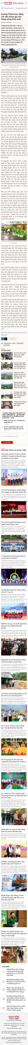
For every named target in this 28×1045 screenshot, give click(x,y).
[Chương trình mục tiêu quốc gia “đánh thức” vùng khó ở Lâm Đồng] (7, 395)
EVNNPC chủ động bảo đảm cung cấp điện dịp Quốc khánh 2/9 (12, 863)
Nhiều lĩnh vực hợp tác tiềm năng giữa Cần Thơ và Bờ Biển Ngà (13, 830)
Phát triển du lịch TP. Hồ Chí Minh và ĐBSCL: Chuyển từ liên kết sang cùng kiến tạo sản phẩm (13, 456)
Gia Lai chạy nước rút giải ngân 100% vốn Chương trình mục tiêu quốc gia (20, 365)
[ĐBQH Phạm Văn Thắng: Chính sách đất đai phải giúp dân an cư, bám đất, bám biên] (14, 918)
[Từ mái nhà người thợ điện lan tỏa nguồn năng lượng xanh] (14, 543)
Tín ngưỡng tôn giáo (21, 8)
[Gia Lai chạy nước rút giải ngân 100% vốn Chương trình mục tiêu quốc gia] (7, 366)
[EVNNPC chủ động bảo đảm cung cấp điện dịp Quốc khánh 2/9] (14, 882)
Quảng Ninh (6, 345)
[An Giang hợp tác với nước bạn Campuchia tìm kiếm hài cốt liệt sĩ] (14, 780)
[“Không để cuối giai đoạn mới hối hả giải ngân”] (7, 405)
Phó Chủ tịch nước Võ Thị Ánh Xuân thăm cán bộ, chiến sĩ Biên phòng (16, 1008)
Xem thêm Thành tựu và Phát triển (13, 450)
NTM (9, 81)
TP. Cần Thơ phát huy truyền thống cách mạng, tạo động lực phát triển (13, 491)
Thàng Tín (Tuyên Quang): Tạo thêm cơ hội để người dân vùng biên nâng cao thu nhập (14, 933)
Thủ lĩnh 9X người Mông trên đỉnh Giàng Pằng (20, 354)
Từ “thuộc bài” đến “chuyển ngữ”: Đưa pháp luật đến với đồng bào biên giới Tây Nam (14, 796)
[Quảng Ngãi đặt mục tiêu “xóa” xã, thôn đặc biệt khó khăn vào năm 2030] (7, 385)
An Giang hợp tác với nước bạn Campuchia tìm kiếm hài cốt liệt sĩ (13, 761)
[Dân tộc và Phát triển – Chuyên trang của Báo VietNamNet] (8, 3)
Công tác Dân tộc (9, 8)
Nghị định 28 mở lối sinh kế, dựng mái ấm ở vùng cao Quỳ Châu (13, 661)
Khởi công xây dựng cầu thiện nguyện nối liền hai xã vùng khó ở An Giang (16, 990)
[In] (12, 338)
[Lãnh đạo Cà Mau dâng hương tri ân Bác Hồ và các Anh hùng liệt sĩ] (14, 713)
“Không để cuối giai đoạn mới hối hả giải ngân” (20, 403)
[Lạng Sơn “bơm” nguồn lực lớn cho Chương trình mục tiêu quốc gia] (7, 376)
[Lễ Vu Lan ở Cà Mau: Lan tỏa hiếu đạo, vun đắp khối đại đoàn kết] (14, 746)
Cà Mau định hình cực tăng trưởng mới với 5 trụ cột (13, 591)
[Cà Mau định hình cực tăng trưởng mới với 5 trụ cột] (14, 611)
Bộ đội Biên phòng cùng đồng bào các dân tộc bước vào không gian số (16, 981)
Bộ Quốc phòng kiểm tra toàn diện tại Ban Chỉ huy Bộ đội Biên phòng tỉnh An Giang (16, 999)
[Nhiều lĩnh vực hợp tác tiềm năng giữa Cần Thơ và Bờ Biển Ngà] (14, 848)
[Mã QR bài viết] (15, 338)
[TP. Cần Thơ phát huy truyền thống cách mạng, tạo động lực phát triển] (14, 509)
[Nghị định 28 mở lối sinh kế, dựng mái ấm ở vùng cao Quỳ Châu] (14, 680)
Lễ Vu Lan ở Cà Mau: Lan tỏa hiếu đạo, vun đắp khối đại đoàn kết (12, 727)
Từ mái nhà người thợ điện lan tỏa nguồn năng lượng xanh (13, 523)
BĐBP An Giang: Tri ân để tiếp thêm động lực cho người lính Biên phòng (14, 626)
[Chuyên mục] (2, 3)
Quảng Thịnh (20, 343)
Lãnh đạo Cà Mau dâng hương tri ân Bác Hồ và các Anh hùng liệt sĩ (14, 695)
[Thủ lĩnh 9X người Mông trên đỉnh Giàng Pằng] (7, 356)
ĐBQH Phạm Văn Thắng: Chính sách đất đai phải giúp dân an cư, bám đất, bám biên (12, 898)
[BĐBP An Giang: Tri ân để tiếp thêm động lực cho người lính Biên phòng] (14, 646)
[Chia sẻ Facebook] (2, 338)
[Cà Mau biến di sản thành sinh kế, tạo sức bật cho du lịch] (14, 577)
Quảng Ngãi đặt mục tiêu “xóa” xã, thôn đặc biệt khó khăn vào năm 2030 (20, 385)
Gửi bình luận (7, 442)
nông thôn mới (7, 343)
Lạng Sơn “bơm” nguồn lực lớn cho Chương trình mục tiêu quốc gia (20, 375)
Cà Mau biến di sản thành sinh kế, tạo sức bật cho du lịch (13, 557)
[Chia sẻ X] (5, 338)
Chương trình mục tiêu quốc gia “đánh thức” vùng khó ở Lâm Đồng (20, 394)
